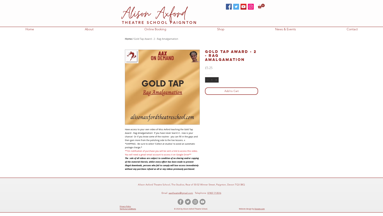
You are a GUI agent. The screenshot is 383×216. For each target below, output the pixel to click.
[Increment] (216, 79)
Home (128, 38)
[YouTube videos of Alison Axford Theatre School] (202, 202)
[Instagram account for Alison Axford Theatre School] (195, 202)
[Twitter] (236, 7)
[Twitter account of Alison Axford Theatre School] (188, 202)
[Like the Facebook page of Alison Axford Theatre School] (180, 202)
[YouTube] (243, 7)
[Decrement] (207, 79)
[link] (261, 6)
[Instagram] (251, 7)
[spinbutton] (212, 79)
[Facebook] (229, 7)
